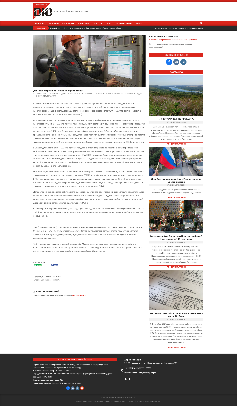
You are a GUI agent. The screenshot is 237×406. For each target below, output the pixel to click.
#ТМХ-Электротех (114, 94)
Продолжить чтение (176, 144)
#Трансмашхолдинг (133, 94)
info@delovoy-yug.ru (147, 373)
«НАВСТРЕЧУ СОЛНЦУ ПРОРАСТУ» (176, 119)
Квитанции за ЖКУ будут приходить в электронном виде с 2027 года (176, 314)
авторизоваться (79, 295)
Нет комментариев (47, 96)
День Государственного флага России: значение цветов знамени (176, 180)
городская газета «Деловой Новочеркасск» (186, 28)
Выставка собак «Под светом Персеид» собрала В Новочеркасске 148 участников (176, 237)
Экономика (86, 94)
